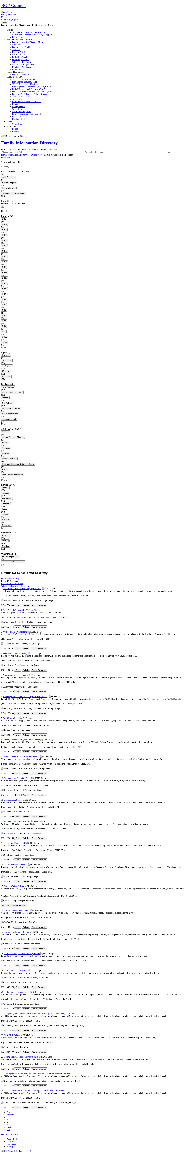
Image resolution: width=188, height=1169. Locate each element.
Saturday (5, 520)
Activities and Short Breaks (24, 96)
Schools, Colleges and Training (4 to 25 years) (32, 92)
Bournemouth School (13, 800)
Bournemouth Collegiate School (18, 778)
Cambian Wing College (14, 886)
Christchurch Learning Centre (17, 992)
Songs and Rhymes (10, 414)
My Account (13, 128)
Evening (5, 546)
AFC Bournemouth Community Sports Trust (22, 588)
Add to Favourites (39, 605)
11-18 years (6, 360)
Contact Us (14, 122)
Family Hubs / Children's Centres (26, 47)
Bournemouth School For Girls (17, 821)
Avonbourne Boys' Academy (15, 632)
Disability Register (20, 119)
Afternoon (6, 535)
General (29, 33)
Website (26, 605)
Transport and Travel (21, 99)
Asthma (5, 443)
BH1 (4, 219)
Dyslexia (5, 432)
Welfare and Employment (23, 64)
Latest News (17, 37)
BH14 (4, 240)
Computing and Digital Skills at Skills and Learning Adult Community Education (39, 1013)
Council (13, 5)
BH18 (4, 262)
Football (5, 398)
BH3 (4, 299)
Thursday (6, 504)
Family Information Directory (25, 55)
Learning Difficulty (9, 459)
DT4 (4, 332)
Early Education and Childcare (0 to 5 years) (31, 89)
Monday (5, 488)
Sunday (5, 514)
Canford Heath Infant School (16, 910)
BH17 (4, 256)
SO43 (4, 342)
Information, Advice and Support (26, 114)
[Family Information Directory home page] (17, 1151)
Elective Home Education (12, 583)
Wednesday (7, 498)
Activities (16, 49)
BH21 (4, 278)
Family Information (9, 1134)
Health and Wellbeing (21, 67)
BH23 (4, 289)
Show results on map (10, 578)
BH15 (4, 246)
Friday (4, 509)
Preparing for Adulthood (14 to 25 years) (29, 94)
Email (17, 605)
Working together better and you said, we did (31, 87)
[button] (94, 162)
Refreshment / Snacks (11, 408)
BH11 (4, 230)
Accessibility (12, 1139)
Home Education (8, 188)
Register (15, 131)
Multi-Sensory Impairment (12, 475)
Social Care (17, 109)
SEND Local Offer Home (23, 79)
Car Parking (7, 403)
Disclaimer (11, 1144)
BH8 (4, 321)
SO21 (4, 337)
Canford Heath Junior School (16, 932)
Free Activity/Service (10, 556)
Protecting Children (20, 59)
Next (9, 1127)
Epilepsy (5, 453)
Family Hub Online (18, 73)
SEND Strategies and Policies (25, 84)
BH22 (4, 283)
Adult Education (8, 177)
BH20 (4, 273)
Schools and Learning (21, 62)
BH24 (4, 294)
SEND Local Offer (29, 98)
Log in (15, 129)
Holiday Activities (20, 52)
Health (15, 104)
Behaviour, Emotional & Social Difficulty (18, 464)
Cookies (10, 1141)
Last (8, 1129)
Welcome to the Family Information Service (31, 32)
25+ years (6, 371)
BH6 (4, 310)
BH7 (4, 315)
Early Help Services (20, 57)
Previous (10, 1115)
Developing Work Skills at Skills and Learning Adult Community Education (37, 1074)
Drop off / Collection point (12, 392)
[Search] (169, 152)
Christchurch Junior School (16, 970)
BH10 (4, 224)
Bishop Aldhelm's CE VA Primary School (21, 756)
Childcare (16, 44)
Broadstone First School (14, 843)
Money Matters (18, 106)
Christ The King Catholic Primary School (22, 953)
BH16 (4, 251)
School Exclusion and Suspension (16, 586)
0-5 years (6, 355)
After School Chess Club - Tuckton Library (21, 610)
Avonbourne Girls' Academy (15, 653)
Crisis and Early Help (21, 111)
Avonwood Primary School (14, 675)
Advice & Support (9, 183)
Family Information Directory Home (28, 42)
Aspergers (6, 448)
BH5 (4, 305)
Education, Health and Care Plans (26, 101)
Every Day (6, 525)
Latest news (17, 69)
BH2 (4, 267)
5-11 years (6, 377)
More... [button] (4, 347)
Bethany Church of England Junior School (21, 740)
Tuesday (5, 493)
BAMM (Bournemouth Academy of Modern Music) (25, 696)
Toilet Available (8, 387)
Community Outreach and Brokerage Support (32, 35)
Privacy (10, 1146)
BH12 (4, 235)
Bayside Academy (11, 718)
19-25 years (7, 366)
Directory (35, 155)
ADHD (4, 469)
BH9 (4, 326)
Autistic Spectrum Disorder (13, 437)
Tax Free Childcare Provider (13, 562)
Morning (5, 541)
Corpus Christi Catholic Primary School (21, 1057)
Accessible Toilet (9, 419)
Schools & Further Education (13, 193)
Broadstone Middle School (15, 864)
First (8, 1112)
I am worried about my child (24, 82)
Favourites (5, 157)
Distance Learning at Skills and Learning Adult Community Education (34, 1090)
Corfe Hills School (12, 1035)
